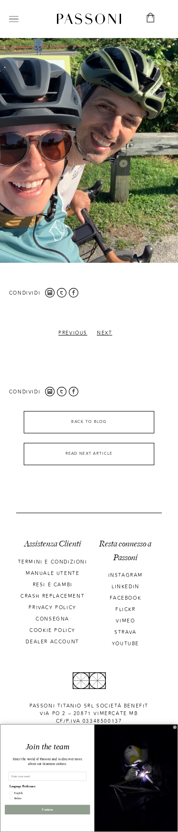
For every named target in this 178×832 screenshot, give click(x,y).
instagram (125, 575)
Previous (72, 333)
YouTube (125, 644)
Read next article (89, 453)
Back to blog (88, 422)
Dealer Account (52, 642)
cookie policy (52, 630)
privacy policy (52, 608)
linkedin (126, 587)
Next (104, 333)
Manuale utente (52, 573)
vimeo (125, 621)
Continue (47, 809)
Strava (125, 632)
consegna (52, 619)
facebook (125, 598)
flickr (125, 609)
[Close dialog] (175, 727)
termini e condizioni (52, 562)
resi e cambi (53, 585)
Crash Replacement (52, 596)
